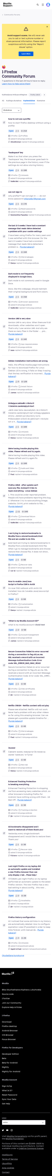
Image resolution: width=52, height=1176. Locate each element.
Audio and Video (27, 468)
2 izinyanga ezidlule (31, 641)
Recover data (26, 565)
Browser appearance (29, 302)
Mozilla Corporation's (17, 1136)
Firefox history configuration (21, 917)
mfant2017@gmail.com (35, 199)
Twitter (3, 1130)
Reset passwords (28, 209)
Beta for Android (10, 1063)
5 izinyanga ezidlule (36, 142)
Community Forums (12, 15)
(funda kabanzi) (27, 247)
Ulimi (4, 1118)
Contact (6, 1172)
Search (38, 5)
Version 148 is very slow (19, 318)
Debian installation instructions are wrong (28, 361)
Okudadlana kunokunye (13, 955)
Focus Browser (9, 1039)
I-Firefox (14, 136)
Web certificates (28, 689)
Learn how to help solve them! (16, 84)
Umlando (24, 175)
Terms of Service (10, 1159)
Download (6, 1022)
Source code (8, 994)
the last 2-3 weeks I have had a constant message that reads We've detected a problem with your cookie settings (27, 228)
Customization (27, 604)
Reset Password (9, 1095)
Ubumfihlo (7, 1163)
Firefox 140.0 (35, 95)
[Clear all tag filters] (44, 95)
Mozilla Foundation (15, 1139)
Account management (30, 635)
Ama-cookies (8, 1168)
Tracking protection (29, 810)
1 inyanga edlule (29, 610)
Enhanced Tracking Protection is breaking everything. (22, 783)
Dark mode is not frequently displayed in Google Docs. (21, 275)
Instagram (12, 1130)
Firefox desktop (9, 1026)
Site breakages (27, 257)
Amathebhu (25, 901)
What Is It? (7, 1090)
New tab (24, 765)
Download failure (28, 517)
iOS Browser (8, 1035)
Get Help (6, 1103)
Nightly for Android (11, 1071)
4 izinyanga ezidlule (31, 438)
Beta (4, 1058)
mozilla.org (7, 1155)
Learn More (26, 54)
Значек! (11, 748)
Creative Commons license (31, 1148)
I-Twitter (6, 998)
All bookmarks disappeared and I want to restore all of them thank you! (25, 828)
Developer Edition (10, 1054)
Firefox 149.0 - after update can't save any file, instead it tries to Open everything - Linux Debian (23, 488)
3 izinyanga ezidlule (29, 737)
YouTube (7, 1130)
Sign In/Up (7, 1086)
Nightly (5, 1067)
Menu (43, 5)
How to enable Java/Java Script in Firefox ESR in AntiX (21, 583)
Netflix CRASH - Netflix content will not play (28, 705)
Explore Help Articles (12, 1007)
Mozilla (8, 974)
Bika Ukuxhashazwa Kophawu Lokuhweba (21, 990)
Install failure (26, 387)
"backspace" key (15, 152)
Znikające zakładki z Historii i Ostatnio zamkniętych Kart (21, 404)
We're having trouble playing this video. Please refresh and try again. (24, 450)
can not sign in (15, 192)
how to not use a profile (19, 119)
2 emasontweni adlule (37, 949)
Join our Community (11, 1003)
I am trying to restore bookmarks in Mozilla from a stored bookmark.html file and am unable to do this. (25, 536)
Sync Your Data (9, 1099)
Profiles (24, 136)
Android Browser (10, 1030)
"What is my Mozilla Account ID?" (23, 621)
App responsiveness (29, 344)
